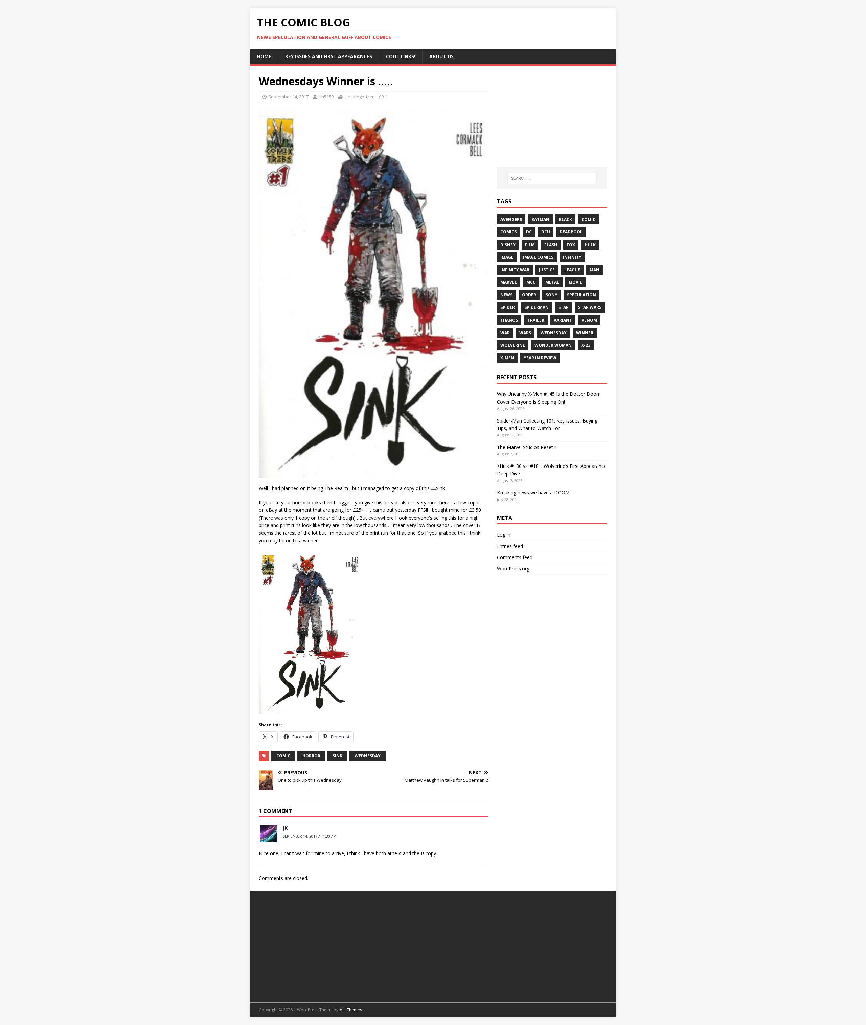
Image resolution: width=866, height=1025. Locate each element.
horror (311, 756)
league (572, 270)
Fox (571, 245)
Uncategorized (360, 97)
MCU (531, 282)
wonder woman (553, 345)
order (529, 295)
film (530, 245)
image (507, 257)
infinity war (514, 270)
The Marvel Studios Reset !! (526, 447)
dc (529, 232)
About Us (441, 56)
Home (264, 56)
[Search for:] (552, 178)
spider (507, 307)
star (563, 307)
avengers (511, 219)
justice (547, 270)
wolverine (512, 345)
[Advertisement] (552, 116)
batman (540, 219)
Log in (503, 534)
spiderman (536, 307)
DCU (545, 232)
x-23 (585, 345)
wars (525, 333)
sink (337, 756)
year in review (540, 358)
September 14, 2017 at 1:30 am (309, 836)
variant (563, 320)
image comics (538, 257)
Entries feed (510, 546)
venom (589, 320)
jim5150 (326, 97)
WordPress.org (513, 568)
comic (283, 756)
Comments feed (514, 557)
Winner (584, 333)
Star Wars (589, 307)
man (594, 270)
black (565, 219)
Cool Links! (400, 56)
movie (575, 282)
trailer (535, 320)
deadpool (571, 232)
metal (552, 282)
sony (551, 295)
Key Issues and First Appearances (328, 56)
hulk (590, 245)
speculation (581, 295)
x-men (507, 358)
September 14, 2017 (288, 97)
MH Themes (350, 1010)
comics (508, 232)
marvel (508, 282)
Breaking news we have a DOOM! (534, 492)
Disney (508, 245)
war (505, 333)
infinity (572, 257)
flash (550, 245)
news (506, 295)
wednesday (368, 756)
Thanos (509, 320)
